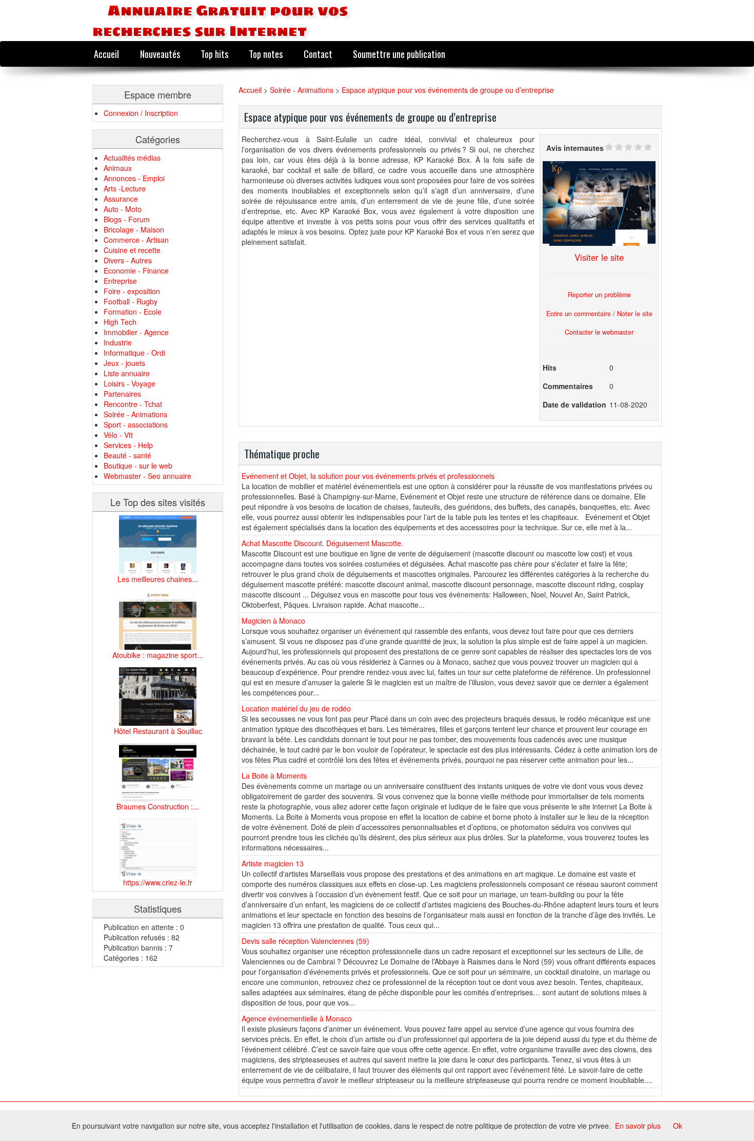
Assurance (121, 199)
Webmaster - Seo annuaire (147, 476)
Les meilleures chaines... (157, 579)
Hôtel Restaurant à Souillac (158, 731)
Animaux (118, 168)
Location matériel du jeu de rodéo (296, 708)
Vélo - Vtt (118, 435)
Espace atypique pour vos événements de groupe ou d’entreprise (448, 90)
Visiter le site (599, 257)
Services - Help (128, 445)
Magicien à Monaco (273, 620)
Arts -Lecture (125, 188)
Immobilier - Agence (136, 332)
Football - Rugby (130, 301)
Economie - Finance (136, 270)
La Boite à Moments (274, 775)
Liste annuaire (127, 373)
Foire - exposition (132, 291)
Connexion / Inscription (141, 113)
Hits (550, 367)
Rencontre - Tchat (133, 404)
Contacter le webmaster (599, 332)
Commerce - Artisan (136, 240)
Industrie (118, 342)
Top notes (266, 54)
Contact (318, 54)
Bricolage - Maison (134, 229)
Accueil (106, 54)
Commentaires (568, 386)
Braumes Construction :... (157, 806)
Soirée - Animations (135, 414)
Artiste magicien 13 (273, 863)
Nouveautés (160, 54)
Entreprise (120, 281)
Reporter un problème (599, 294)
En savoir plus (638, 1125)
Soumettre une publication (399, 54)
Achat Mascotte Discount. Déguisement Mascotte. (322, 543)
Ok (677, 1125)
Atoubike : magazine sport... (157, 655)
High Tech (120, 322)
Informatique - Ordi (134, 352)
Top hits (214, 54)
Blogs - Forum (127, 219)
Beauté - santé (127, 455)
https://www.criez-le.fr (157, 882)
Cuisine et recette (132, 250)
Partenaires (122, 394)
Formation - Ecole (133, 311)
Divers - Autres (128, 260)
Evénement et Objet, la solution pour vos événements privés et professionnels (368, 476)
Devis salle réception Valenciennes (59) (305, 941)
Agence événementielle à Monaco (297, 1018)
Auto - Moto (123, 209)
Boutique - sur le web (138, 465)
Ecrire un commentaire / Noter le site (599, 313)
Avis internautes (575, 148)
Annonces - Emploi (134, 178)
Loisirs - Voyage (129, 383)
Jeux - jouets (124, 363)
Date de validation (574, 404)
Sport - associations (136, 424)
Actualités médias (132, 157)
